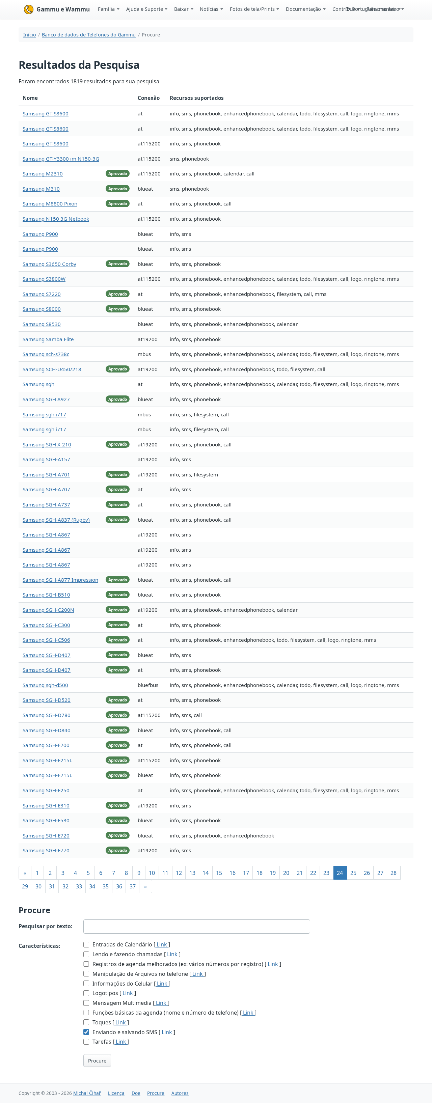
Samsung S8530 (42, 324)
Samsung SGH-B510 (46, 594)
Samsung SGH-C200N (48, 609)
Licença (116, 1093)
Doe (136, 1093)
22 (313, 873)
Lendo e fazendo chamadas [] (136, 954)
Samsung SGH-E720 (46, 835)
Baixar (181, 8)
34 (92, 886)
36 (119, 886)
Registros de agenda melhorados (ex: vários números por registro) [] (186, 964)
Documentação (303, 8)
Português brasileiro (375, 8)
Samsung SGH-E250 (46, 790)
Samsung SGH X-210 (47, 444)
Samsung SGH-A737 (46, 504)
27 (380, 873)
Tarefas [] (110, 1041)
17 (246, 873)
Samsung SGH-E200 (46, 745)
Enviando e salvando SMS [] (133, 1032)
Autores (180, 1093)
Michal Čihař (87, 1093)
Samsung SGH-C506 (46, 639)
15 (219, 873)
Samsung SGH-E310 (46, 805)
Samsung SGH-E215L (47, 760)
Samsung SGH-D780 (47, 715)
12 (179, 873)
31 (52, 886)
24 (340, 873)
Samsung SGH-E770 (46, 850)
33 (79, 886)
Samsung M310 (41, 188)
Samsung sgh (38, 384)
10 (152, 873)
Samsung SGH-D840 (47, 730)
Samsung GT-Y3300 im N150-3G (61, 158)
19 (273, 873)
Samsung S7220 (42, 294)
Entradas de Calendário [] (130, 944)
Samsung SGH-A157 (46, 459)
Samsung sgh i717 (44, 414)
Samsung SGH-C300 (46, 625)
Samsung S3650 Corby (49, 263)
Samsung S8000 (42, 308)
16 (233, 873)
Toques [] (110, 1022)
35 (106, 886)
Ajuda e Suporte (144, 8)
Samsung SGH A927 (46, 399)
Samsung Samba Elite (48, 339)
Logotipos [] (113, 993)
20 (286, 873)
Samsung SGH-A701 (46, 474)
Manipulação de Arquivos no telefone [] (148, 973)
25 (353, 873)
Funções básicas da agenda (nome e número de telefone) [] (173, 1012)
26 (367, 873)
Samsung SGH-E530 (46, 820)
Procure (97, 1060)
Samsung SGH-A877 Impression (60, 579)
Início (29, 34)
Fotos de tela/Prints (252, 8)
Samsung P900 (40, 233)
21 (300, 873)
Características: (39, 945)
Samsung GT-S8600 (46, 113)
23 (326, 873)
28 (393, 873)
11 (165, 873)
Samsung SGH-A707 (46, 489)
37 (133, 886)
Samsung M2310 (43, 173)
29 (25, 886)
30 (38, 886)
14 (205, 873)
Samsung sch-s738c (46, 354)
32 (65, 886)
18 (259, 873)
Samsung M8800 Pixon (50, 203)
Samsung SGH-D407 (47, 655)
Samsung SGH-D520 (47, 699)
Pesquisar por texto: (46, 926)
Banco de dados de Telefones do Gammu (89, 34)
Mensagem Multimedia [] (130, 1003)
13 (192, 873)
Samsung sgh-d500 (45, 685)
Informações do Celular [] (130, 983)
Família (106, 8)
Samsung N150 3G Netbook (56, 218)
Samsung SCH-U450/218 (52, 369)
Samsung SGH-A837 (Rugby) (56, 519)
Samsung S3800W (44, 278)
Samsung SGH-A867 (46, 534)
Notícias (209, 8)
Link (161, 944)
